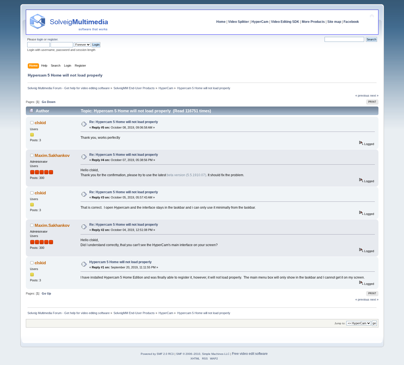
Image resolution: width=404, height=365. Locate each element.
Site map (334, 22)
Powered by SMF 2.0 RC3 (157, 353)
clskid (40, 122)
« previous (362, 95)
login (40, 39)
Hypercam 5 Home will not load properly (120, 262)
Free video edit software (250, 354)
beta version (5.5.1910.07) (186, 175)
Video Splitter (238, 22)
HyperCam (260, 22)
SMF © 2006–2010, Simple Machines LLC (202, 353)
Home (221, 22)
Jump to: (339, 323)
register (52, 39)
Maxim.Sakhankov (52, 155)
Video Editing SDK (285, 22)
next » (374, 95)
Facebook (351, 22)
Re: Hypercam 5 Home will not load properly (123, 122)
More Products (313, 22)
